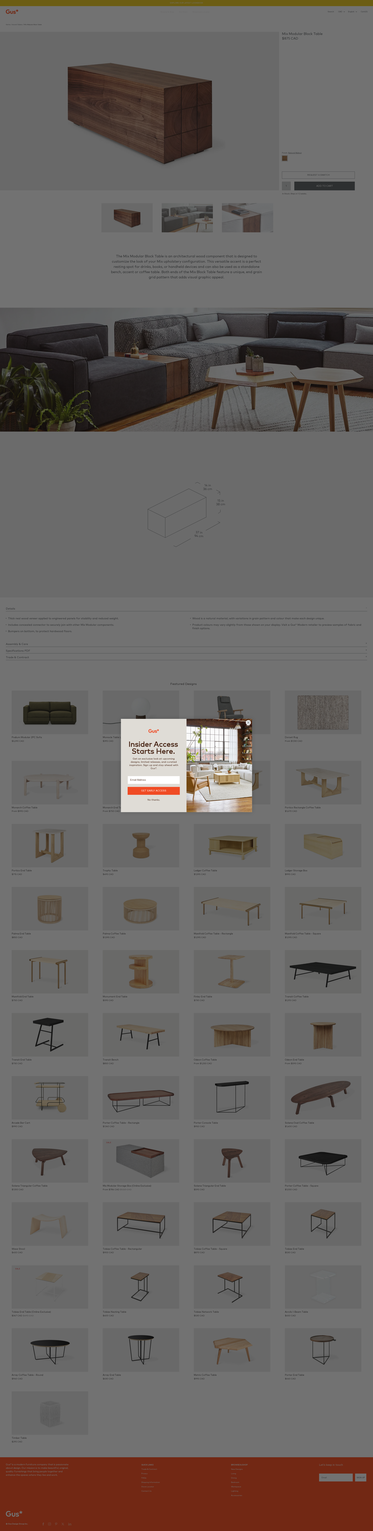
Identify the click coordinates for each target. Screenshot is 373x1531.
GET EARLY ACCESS (153, 791)
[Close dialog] (248, 722)
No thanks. (153, 800)
